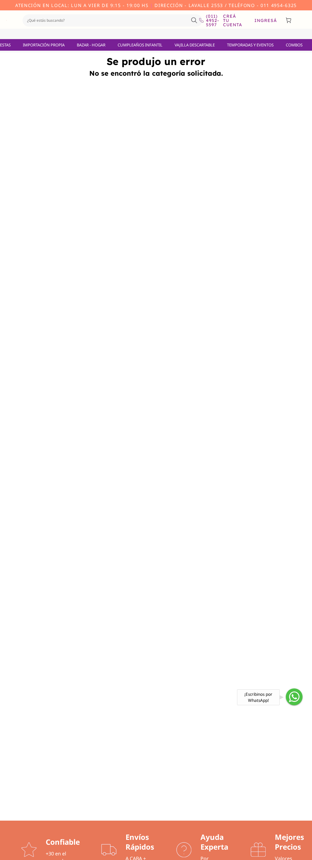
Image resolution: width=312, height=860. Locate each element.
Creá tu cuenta (232, 20)
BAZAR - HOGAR (91, 45)
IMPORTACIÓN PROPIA (44, 45)
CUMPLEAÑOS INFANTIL (140, 45)
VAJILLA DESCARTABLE (195, 45)
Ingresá (265, 20)
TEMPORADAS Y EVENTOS (250, 45)
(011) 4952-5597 (210, 20)
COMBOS (294, 45)
